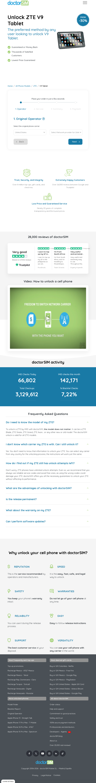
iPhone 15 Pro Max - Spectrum (22, 732)
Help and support (57, 709)
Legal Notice (46, 775)
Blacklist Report (14, 709)
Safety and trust (56, 718)
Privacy (35, 775)
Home (10, 86)
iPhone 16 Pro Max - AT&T (20, 727)
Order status (55, 704)
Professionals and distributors (62, 727)
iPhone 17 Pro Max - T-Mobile (22, 722)
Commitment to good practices (63, 713)
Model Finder (13, 704)
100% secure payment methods (62, 722)
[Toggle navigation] (84, 3)
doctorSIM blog (56, 736)
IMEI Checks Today (27, 374)
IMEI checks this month (69, 374)
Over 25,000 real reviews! (60, 745)
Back (21, 141)
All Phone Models (23, 86)
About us (53, 741)
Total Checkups (27, 388)
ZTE (35, 86)
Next (74, 141)
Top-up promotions (15, 666)
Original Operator (15, 713)
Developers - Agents (60, 732)
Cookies (57, 775)
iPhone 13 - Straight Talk (20, 718)
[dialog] (8, 781)
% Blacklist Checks (69, 388)
